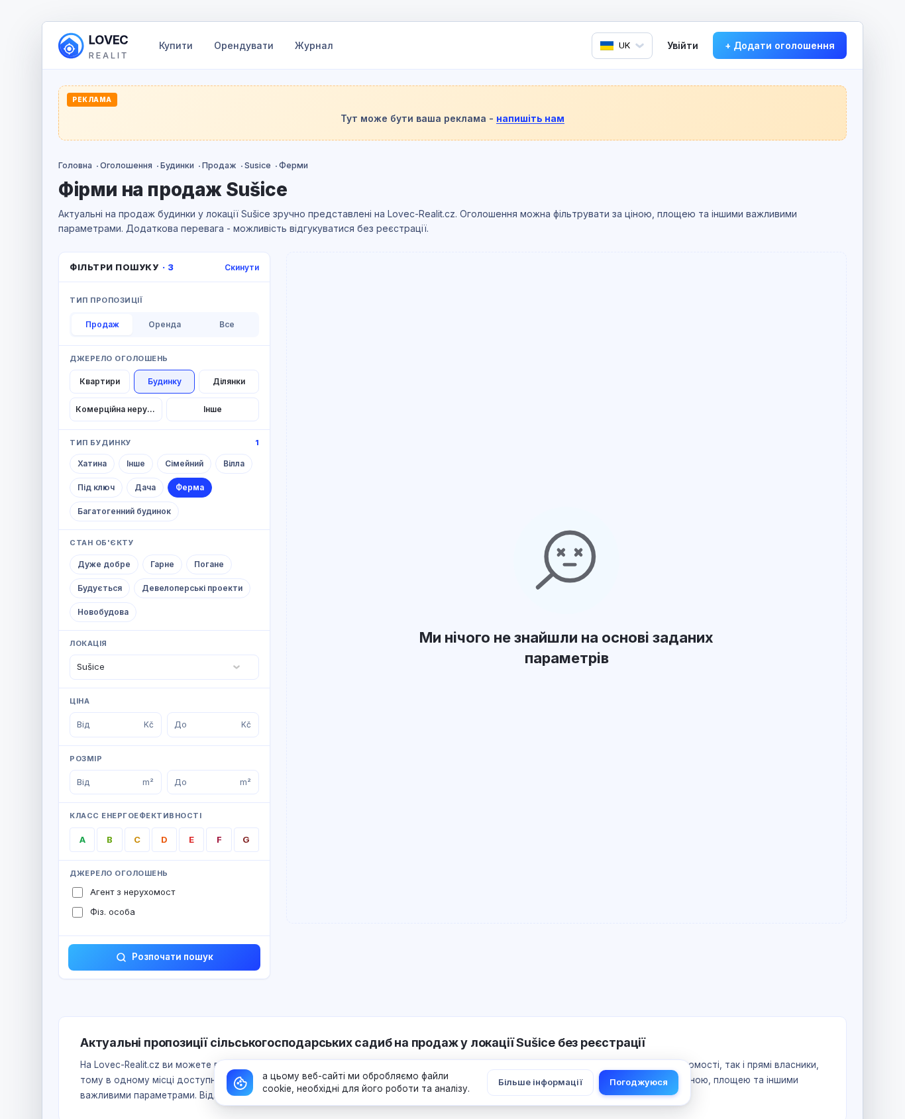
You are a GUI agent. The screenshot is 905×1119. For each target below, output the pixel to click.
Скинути (242, 267)
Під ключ (96, 487)
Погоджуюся (639, 1082)
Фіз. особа (112, 911)
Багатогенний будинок (124, 511)
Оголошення (126, 165)
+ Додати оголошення (780, 45)
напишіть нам (530, 118)
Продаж (219, 165)
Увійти (682, 45)
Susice (257, 165)
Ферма (190, 487)
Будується (100, 588)
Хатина (92, 463)
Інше (212, 409)
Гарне (162, 564)
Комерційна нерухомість (119, 409)
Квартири (100, 381)
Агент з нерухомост (132, 891)
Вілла (233, 463)
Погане (209, 564)
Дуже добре (104, 564)
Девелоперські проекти (192, 588)
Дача (145, 487)
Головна (75, 165)
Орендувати (244, 45)
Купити (176, 45)
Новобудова (103, 612)
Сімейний (184, 463)
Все (227, 324)
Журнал (314, 45)
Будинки (177, 165)
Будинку (165, 381)
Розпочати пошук (172, 956)
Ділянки (229, 381)
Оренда (164, 324)
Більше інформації (540, 1082)
